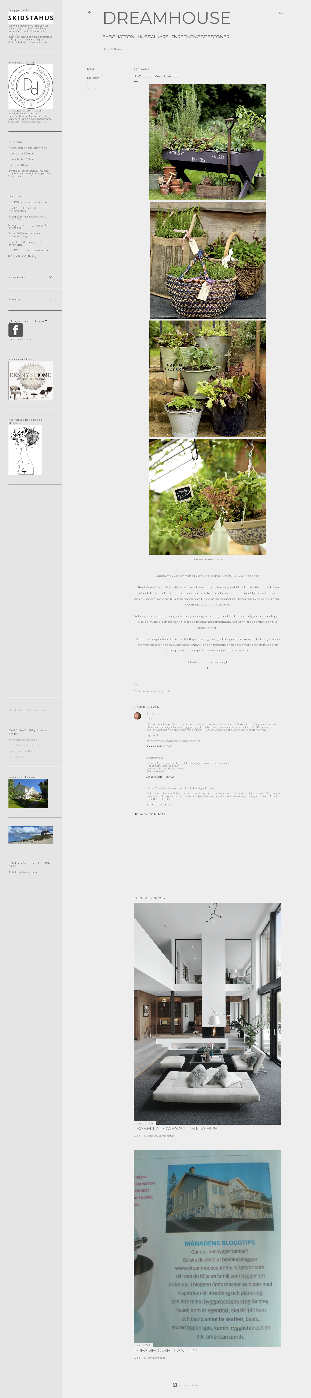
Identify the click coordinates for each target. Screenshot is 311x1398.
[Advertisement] (207, 855)
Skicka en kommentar (149, 814)
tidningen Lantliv (20, 751)
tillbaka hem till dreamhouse (28, 710)
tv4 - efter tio (17, 756)
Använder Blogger (190, 1385)
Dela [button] (90, 68)
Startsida (112, 48)
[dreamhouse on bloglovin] (25, 474)
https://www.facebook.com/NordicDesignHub (177, 788)
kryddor (93, 83)
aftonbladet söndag (22, 739)
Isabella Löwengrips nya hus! (176, 1128)
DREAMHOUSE (166, 18)
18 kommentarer (154, 1357)
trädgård (93, 88)
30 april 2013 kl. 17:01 (159, 746)
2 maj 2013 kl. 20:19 (158, 804)
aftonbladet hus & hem (24, 745)
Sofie (150, 713)
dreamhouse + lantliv (165, 1350)
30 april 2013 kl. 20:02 (160, 776)
